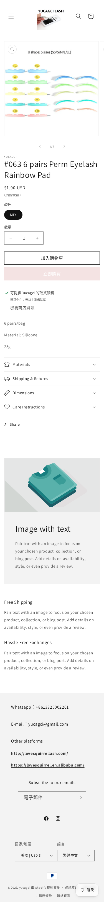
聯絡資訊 (63, 896)
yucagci (25, 887)
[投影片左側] (40, 146)
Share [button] (15, 424)
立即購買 (52, 274)
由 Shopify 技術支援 (45, 887)
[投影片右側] (64, 146)
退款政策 (71, 887)
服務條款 (45, 896)
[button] (11, 16)
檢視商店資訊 (22, 307)
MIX (13, 214)
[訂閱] (79, 797)
